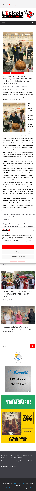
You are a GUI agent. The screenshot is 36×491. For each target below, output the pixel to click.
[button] (33, 230)
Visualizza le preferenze (18, 257)
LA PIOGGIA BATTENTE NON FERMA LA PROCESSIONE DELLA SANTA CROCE (17, 294)
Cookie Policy (13, 261)
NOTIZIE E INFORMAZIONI (17, 72)
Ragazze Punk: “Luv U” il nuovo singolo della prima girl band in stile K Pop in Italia (17, 329)
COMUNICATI (7, 72)
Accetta (18, 247)
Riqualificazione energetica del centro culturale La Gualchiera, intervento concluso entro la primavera (19, 217)
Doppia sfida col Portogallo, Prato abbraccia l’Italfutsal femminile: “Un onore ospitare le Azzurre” (18, 226)
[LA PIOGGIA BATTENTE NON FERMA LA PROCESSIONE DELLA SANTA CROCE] (18, 272)
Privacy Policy (21, 261)
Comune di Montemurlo (21, 86)
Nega (18, 252)
